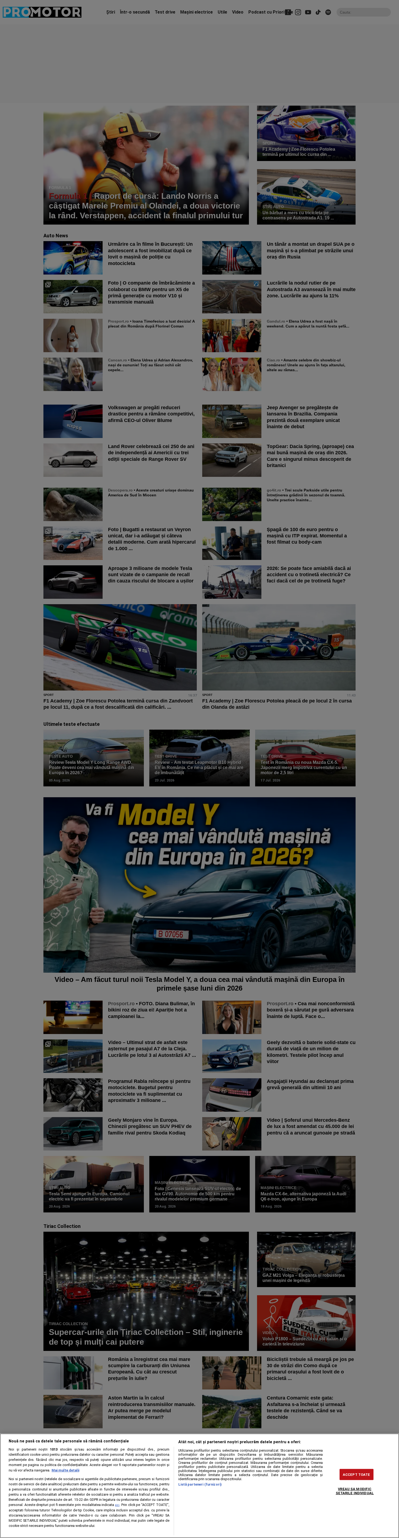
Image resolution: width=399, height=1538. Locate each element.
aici (117, 1505)
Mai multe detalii (65, 1470)
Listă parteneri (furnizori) (200, 1484)
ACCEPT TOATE (356, 1474)
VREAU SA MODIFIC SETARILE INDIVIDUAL (355, 1491)
